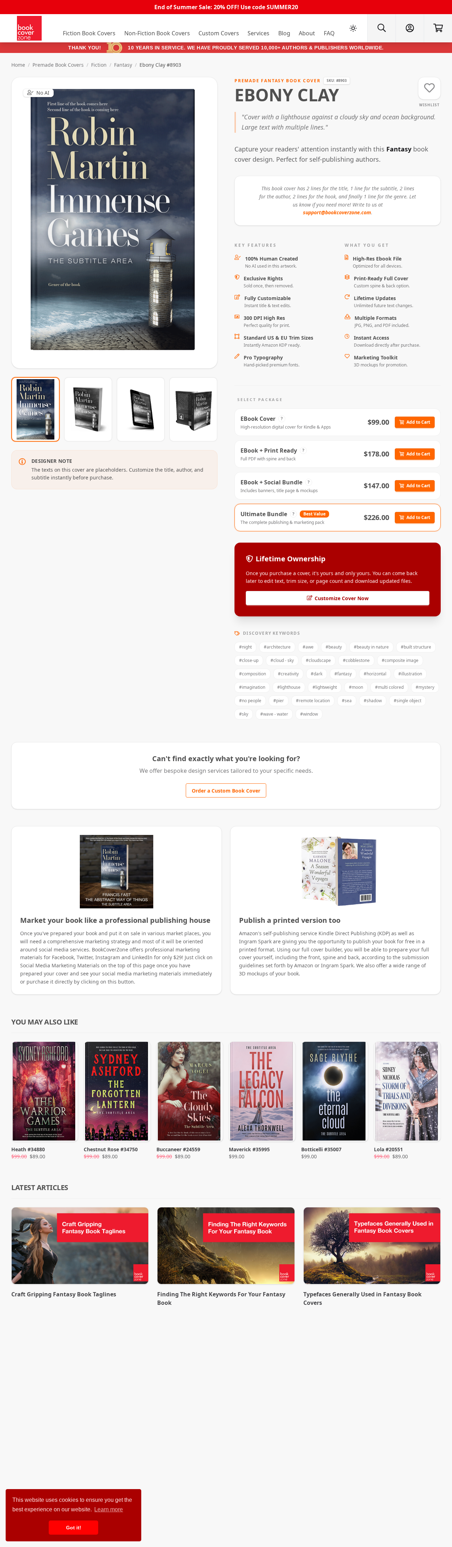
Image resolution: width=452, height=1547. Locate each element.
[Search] (381, 28)
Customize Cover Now (342, 598)
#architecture (277, 647)
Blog (284, 33)
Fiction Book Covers (89, 33)
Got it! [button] (73, 1527)
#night (245, 647)
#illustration (410, 674)
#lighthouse (289, 687)
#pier (278, 701)
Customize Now (118, 223)
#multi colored (389, 687)
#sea (347, 701)
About (307, 33)
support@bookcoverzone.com (337, 212)
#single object (407, 701)
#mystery (425, 687)
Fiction (99, 64)
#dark (316, 674)
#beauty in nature (371, 647)
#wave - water (274, 714)
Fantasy (123, 64)
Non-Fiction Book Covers (157, 33)
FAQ (329, 33)
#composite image (400, 660)
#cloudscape (318, 660)
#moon (356, 687)
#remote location (313, 701)
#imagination (252, 687)
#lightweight (325, 687)
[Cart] (438, 28)
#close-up (248, 660)
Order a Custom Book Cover (226, 790)
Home (18, 64)
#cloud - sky (282, 660)
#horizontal (375, 674)
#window (309, 714)
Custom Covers (218, 33)
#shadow (373, 701)
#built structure (416, 647)
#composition (252, 674)
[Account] (410, 28)
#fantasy (343, 674)
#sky (243, 714)
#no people (250, 701)
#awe (308, 647)
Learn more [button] (108, 1509)
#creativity (288, 674)
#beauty (334, 647)
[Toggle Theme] (353, 28)
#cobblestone (356, 660)
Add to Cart (418, 422)
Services (258, 33)
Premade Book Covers (58, 64)
